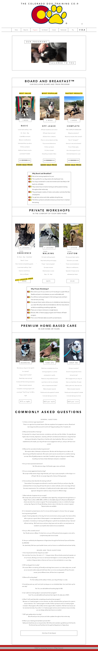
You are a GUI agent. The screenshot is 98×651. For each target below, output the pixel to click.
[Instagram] (82, 30)
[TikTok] (84, 30)
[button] (82, 24)
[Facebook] (80, 30)
